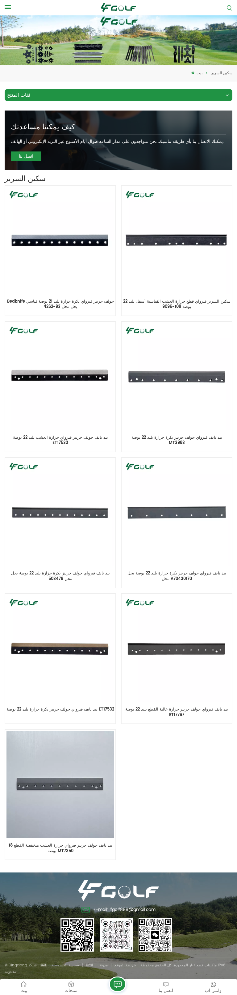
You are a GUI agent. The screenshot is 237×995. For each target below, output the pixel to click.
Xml (89, 965)
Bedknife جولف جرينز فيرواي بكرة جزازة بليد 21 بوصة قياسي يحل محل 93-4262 (60, 304)
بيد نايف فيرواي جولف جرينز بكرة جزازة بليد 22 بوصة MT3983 (176, 440)
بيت (198, 73)
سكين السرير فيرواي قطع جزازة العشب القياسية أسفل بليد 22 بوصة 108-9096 (176, 304)
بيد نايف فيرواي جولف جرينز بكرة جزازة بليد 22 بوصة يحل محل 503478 (60, 576)
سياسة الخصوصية (65, 965)
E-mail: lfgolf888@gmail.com (125, 909)
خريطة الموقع (125, 965)
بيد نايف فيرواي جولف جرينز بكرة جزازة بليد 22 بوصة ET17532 (60, 710)
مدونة (103, 965)
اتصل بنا (26, 156)
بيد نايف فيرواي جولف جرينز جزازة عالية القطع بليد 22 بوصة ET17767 (176, 712)
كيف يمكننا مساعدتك (43, 127)
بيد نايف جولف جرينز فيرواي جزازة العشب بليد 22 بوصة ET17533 (60, 440)
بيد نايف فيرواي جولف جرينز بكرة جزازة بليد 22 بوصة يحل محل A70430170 (176, 576)
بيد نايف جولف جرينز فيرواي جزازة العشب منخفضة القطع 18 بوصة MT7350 (60, 848)
